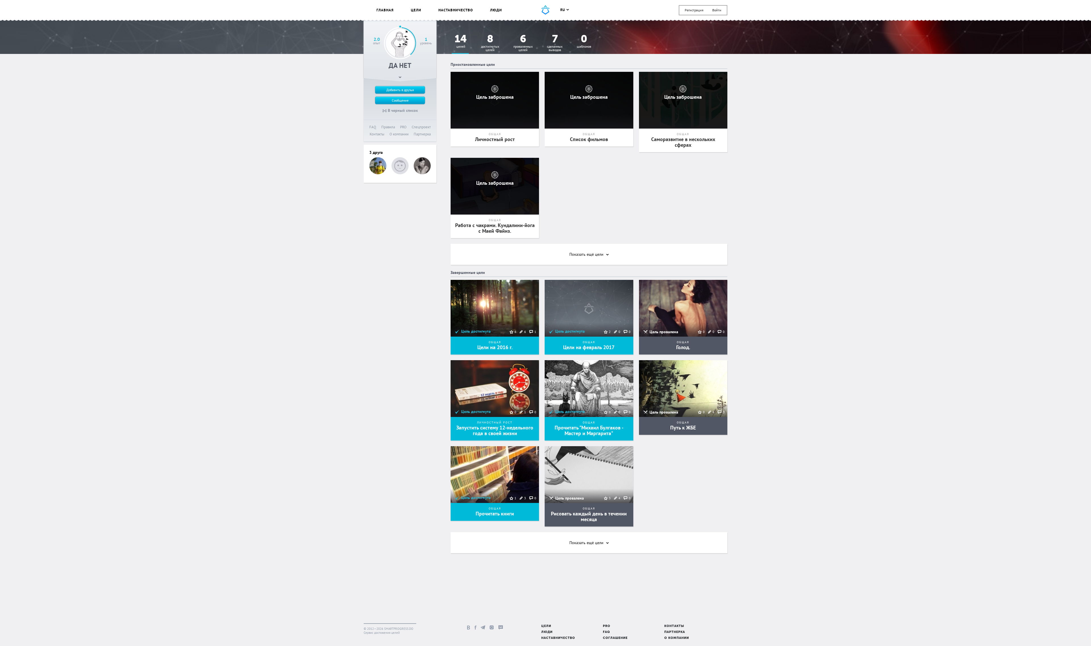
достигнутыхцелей (490, 43)
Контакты (377, 134)
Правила (388, 127)
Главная (385, 10)
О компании (399, 134)
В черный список (402, 110)
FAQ (372, 127)
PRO (403, 127)
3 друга (376, 152)
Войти (716, 10)
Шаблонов (584, 42)
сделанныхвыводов (555, 43)
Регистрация (694, 10)
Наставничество (455, 10)
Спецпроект (421, 127)
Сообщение (400, 100)
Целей (461, 42)
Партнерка (422, 134)
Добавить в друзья (400, 90)
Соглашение (615, 638)
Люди (496, 10)
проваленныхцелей (523, 43)
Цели (416, 10)
